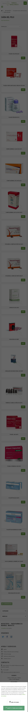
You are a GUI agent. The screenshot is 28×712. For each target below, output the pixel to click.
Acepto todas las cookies (13, 708)
